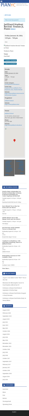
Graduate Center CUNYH (8, 265)
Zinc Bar (4, 213)
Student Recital (18, 89)
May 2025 (5, 328)
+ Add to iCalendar (10, 63)
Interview (5, 389)
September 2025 (7, 316)
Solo (12, 89)
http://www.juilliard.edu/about (13, 125)
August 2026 (6, 310)
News (4, 392)
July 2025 (5, 322)
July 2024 (5, 337)
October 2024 (6, 331)
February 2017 (7, 364)
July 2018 (5, 355)
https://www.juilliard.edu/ (12, 104)
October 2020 (6, 349)
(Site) (13, 29)
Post (4, 395)
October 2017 (6, 358)
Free (11, 88)
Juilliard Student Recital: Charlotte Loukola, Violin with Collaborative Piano (8, 166)
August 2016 (6, 376)
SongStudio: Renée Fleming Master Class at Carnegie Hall (20, 165)
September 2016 (7, 373)
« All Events (7, 15)
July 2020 (5, 352)
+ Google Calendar (10, 60)
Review (5, 398)
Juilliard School (9, 100)
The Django (5, 223)
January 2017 (6, 367)
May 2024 (5, 340)
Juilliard (15, 88)
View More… (6, 268)
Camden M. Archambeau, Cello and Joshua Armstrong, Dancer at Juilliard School (12, 242)
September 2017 (7, 361)
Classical (7, 88)
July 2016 (5, 379)
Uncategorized (7, 401)
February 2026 (7, 313)
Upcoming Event (7, 404)
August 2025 (6, 319)
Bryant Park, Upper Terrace (9, 237)
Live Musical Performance (12, 84)
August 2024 (6, 334)
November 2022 (7, 343)
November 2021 (7, 346)
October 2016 (6, 370)
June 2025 (5, 325)
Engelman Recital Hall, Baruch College (11, 202)
